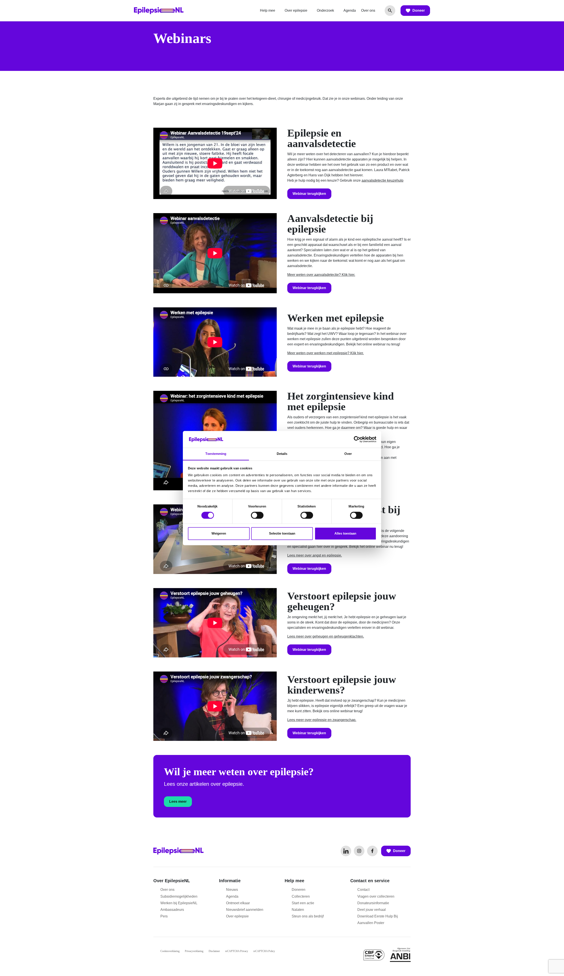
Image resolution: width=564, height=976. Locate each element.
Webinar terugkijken (309, 194)
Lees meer (178, 801)
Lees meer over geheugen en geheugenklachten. (325, 636)
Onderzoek (325, 10)
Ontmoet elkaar (238, 903)
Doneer (418, 10)
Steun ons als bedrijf (308, 916)
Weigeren (219, 533)
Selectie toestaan (282, 533)
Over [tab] (348, 454)
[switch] (257, 515)
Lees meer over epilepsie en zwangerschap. (321, 720)
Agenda (349, 10)
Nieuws (232, 889)
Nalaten (298, 909)
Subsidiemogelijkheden (178, 896)
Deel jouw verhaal (371, 909)
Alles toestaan (345, 533)
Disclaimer (214, 951)
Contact (363, 889)
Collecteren (301, 896)
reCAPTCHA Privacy (236, 951)
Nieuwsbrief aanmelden (244, 909)
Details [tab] (282, 454)
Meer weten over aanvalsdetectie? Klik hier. (321, 275)
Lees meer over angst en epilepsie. (314, 555)
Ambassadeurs (172, 909)
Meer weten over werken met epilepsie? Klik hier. (325, 353)
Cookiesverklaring (170, 951)
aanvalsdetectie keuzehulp (382, 180)
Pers (164, 916)
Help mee (267, 10)
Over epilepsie (296, 10)
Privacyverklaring (194, 951)
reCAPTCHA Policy (264, 951)
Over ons (368, 10)
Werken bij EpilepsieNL (178, 903)
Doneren (298, 889)
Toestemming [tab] (215, 454)
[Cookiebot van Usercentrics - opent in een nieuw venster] (357, 439)
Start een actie (303, 903)
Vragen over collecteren (375, 896)
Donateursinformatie (373, 903)
